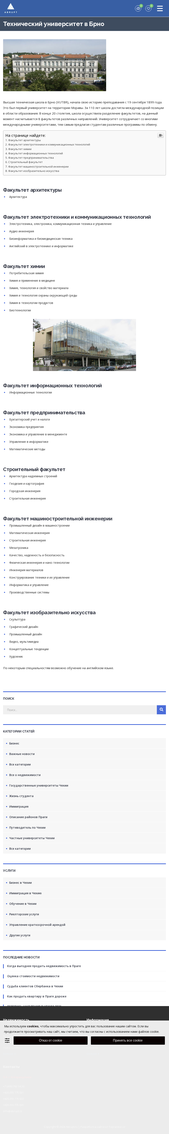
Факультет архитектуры (24, 140)
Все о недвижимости (25, 775)
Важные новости (22, 754)
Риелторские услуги (24, 914)
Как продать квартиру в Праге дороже (36, 996)
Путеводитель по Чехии (27, 827)
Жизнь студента (21, 796)
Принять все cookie (128, 1040)
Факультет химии (20, 149)
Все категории (20, 764)
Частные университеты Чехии (32, 838)
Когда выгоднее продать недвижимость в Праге (44, 966)
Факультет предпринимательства (31, 157)
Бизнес (14, 743)
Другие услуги (19, 935)
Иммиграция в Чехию (25, 893)
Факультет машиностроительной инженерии (38, 166)
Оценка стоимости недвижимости (33, 976)
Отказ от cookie (50, 1040)
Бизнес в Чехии (20, 883)
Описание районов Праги (28, 817)
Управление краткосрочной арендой (37, 925)
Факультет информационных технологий (35, 153)
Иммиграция (18, 806)
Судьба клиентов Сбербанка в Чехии (35, 986)
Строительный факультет (25, 162)
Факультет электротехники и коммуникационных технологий (49, 144)
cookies (33, 1026)
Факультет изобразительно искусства (33, 171)
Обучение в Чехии (22, 904)
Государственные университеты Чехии (38, 785)
